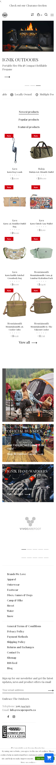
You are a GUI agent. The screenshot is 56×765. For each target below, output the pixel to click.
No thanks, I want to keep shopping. (30, 431)
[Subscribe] (46, 415)
